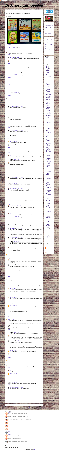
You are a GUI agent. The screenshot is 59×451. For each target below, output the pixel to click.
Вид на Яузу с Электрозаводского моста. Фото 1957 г (48, 113)
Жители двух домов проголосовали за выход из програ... (48, 122)
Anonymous (9, 412)
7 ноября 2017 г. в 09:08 (20, 387)
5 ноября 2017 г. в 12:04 (20, 162)
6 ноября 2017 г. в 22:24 (14, 350)
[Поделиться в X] (18, 47)
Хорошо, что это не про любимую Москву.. (48, 128)
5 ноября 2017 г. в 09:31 (20, 130)
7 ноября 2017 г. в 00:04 (14, 305)
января (48, 237)
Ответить (9, 54)
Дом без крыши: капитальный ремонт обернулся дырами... (48, 81)
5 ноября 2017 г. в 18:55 (16, 233)
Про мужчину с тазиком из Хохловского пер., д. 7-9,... (48, 155)
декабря (48, 68)
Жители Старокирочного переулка (48, 119)
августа (48, 229)
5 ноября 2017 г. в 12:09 (20, 177)
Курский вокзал (48, 150)
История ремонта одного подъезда (48, 201)
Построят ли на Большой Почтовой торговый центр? (48, 72)
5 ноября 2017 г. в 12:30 (20, 188)
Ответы (9, 84)
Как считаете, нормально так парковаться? (48, 158)
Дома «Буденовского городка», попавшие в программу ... (48, 191)
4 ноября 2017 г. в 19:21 (16, 92)
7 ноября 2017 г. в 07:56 (14, 373)
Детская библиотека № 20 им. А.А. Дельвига (48, 211)
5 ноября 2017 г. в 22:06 (16, 241)
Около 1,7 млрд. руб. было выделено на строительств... (48, 95)
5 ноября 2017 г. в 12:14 (19, 144)
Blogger (34, 449)
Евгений (47, 248)
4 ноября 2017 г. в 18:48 (16, 89)
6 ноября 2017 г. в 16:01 (12, 319)
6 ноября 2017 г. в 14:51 (14, 288)
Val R (8, 319)
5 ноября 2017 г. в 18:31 (20, 205)
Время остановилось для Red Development (48, 148)
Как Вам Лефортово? (48, 214)
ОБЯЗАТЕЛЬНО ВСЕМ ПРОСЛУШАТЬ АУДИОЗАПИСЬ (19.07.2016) (49, 28)
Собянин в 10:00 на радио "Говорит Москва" (48, 116)
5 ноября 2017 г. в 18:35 (20, 213)
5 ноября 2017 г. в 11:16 (14, 141)
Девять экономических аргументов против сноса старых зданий (48, 53)
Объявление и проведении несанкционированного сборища (48, 204)
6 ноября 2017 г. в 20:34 (19, 340)
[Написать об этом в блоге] (17, 47)
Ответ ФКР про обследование (49, 49)
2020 (46, 64)
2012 (46, 243)
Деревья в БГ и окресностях (48, 99)
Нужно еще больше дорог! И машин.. (48, 207)
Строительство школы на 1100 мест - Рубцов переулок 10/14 (49, 39)
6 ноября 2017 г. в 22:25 (12, 365)
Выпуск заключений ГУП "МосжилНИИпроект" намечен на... (48, 187)
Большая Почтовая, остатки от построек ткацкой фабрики (48, 85)
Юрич (10, 141)
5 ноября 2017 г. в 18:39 (16, 216)
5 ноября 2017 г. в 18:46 (19, 224)
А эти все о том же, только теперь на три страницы (48, 178)
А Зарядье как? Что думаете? (48, 209)
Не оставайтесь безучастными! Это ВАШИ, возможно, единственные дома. (48, 31)
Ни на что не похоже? (48, 226)
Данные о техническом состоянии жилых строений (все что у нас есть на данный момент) (49, 25)
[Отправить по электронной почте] (16, 47)
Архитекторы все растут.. (48, 182)
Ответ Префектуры (48, 107)
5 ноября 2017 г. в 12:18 (14, 183)
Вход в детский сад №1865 (48, 184)
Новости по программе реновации (48, 175)
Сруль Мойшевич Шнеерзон (11, 52)
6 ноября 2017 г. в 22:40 (20, 370)
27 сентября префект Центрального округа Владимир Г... (48, 220)
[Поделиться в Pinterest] (19, 47)
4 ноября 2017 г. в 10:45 (20, 60)
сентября (48, 228)
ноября (48, 69)
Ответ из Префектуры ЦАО (48, 169)
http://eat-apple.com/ (9, 44)
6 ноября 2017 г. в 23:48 (14, 382)
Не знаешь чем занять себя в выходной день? (48, 104)
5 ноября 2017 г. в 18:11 (14, 199)
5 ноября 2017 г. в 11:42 (16, 159)
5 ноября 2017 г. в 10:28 (14, 150)
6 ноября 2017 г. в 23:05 (14, 297)
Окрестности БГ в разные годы (48, 78)
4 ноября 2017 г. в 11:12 (16, 74)
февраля (48, 236)
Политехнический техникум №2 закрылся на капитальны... (48, 137)
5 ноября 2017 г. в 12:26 (14, 194)
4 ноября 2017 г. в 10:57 (16, 71)
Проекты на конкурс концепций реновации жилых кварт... (48, 109)
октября (48, 227)
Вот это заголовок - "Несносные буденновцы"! (48, 152)
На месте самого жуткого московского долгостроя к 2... (48, 145)
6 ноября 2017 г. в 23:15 (16, 302)
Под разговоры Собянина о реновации (48, 89)
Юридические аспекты (48, 33)
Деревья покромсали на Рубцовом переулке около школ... (48, 131)
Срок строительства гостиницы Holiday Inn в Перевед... (48, 172)
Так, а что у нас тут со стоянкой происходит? (48, 194)
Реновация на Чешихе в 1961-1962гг (48, 102)
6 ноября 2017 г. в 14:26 (16, 284)
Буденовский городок (24, 5)
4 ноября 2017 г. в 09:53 (18, 52)
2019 (46, 65)
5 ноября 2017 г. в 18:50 (19, 228)
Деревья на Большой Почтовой (48, 125)
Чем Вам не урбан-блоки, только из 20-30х (48, 198)
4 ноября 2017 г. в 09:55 (19, 57)
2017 (46, 67)
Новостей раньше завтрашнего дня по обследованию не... (48, 141)
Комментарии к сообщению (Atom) (26, 407)
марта (47, 235)
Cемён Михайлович (12, 57)
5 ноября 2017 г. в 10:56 (20, 155)
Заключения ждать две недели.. (48, 135)
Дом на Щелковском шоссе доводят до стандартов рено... (48, 75)
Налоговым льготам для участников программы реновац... (48, 92)
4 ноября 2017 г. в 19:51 (20, 106)
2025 (46, 58)
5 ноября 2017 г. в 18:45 (19, 264)
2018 (46, 66)
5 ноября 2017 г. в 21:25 (20, 237)
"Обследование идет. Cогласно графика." (48, 224)
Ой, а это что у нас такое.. (48, 216)
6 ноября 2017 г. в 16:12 (16, 332)
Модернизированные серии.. (48, 218)
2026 (46, 57)
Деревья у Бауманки (48, 166)
